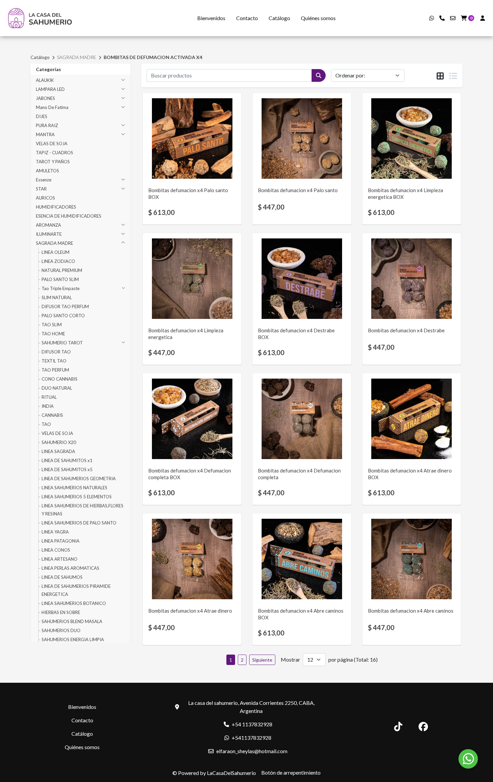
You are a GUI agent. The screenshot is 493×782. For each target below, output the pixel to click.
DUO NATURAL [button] (57, 388)
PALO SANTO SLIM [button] (60, 279)
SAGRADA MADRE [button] (54, 243)
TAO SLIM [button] (52, 324)
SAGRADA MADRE (76, 57)
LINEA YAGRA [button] (55, 532)
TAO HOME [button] (53, 333)
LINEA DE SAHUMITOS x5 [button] (67, 469)
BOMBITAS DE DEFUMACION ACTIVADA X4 (153, 57)
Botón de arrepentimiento (291, 772)
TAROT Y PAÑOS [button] (53, 161)
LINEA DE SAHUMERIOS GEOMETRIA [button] (79, 478)
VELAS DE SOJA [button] (51, 143)
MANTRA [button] (45, 134)
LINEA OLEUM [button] (55, 252)
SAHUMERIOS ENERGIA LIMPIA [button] (73, 639)
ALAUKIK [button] (45, 80)
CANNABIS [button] (52, 415)
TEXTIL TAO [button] (54, 361)
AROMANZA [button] (48, 225)
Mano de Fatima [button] (52, 107)
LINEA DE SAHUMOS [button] (62, 577)
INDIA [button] (48, 406)
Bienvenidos (211, 18)
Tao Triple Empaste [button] (60, 288)
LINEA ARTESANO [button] (59, 559)
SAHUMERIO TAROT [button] (62, 342)
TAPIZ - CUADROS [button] (54, 152)
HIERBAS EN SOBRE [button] (61, 612)
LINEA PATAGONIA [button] (60, 541)
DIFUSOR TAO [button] (56, 351)
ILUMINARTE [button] (49, 234)
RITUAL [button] (49, 397)
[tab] (440, 76)
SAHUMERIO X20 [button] (59, 442)
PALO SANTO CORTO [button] (63, 315)
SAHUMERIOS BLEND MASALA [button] (72, 621)
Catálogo (279, 18)
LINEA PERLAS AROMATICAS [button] (70, 568)
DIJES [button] (41, 116)
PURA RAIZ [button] (47, 125)
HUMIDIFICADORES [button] (56, 207)
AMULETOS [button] (47, 170)
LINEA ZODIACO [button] (58, 261)
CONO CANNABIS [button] (59, 379)
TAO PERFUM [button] (55, 370)
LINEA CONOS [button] (56, 550)
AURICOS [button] (45, 198)
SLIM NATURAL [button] (57, 297)
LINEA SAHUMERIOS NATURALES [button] (74, 487)
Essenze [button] (43, 179)
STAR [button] (41, 188)
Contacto (247, 18)
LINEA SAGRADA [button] (58, 451)
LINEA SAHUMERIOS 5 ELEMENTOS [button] (77, 496)
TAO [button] (46, 424)
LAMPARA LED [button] (50, 89)
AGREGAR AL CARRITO (192, 150)
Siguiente (262, 660)
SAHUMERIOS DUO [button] (61, 630)
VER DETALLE (183, 168)
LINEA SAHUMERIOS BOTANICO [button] (74, 603)
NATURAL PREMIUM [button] (62, 270)
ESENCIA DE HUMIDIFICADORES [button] (68, 216)
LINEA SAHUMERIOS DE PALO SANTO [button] (79, 522)
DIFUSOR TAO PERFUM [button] (65, 306)
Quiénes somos (318, 18)
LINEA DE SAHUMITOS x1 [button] (67, 460)
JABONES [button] (45, 98)
